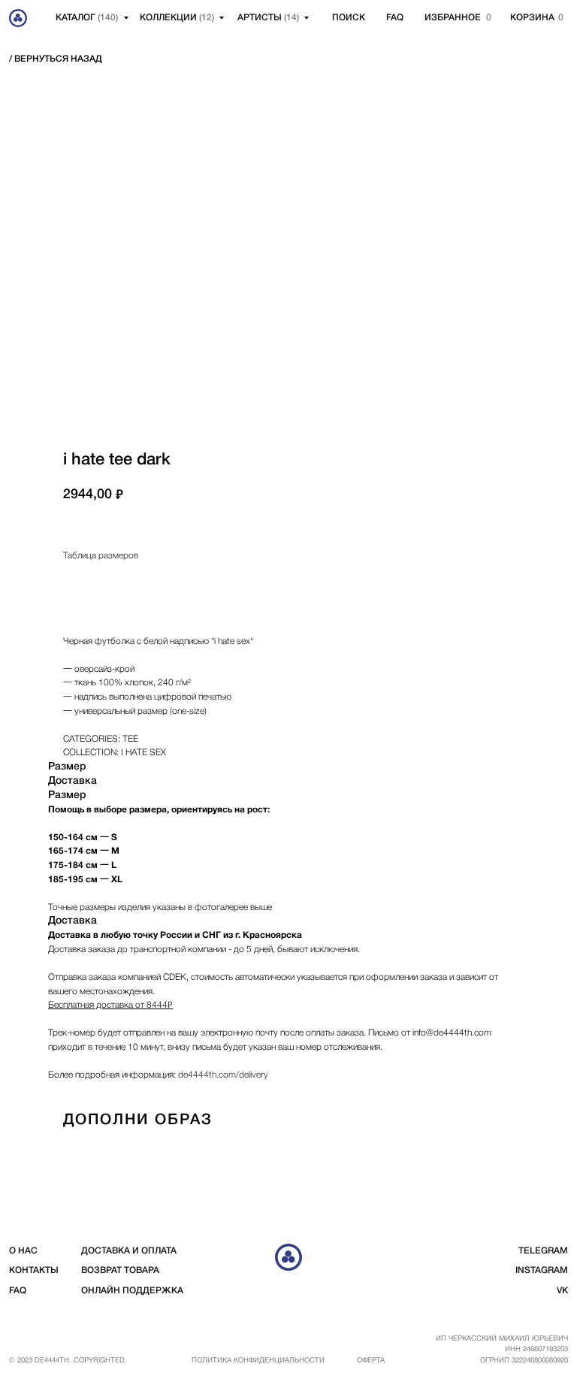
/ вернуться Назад (55, 59)
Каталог (87, 18)
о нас (23, 1251)
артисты (268, 18)
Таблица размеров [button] (100, 556)
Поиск (348, 18)
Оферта (371, 1360)
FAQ (394, 18)
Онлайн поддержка (132, 1291)
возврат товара (120, 1270)
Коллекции (177, 18)
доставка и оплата (129, 1251)
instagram (541, 1270)
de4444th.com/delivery (223, 1075)
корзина (532, 18)
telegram (543, 1251)
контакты (34, 1270)
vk (562, 1291)
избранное (452, 18)
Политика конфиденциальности (258, 1360)
